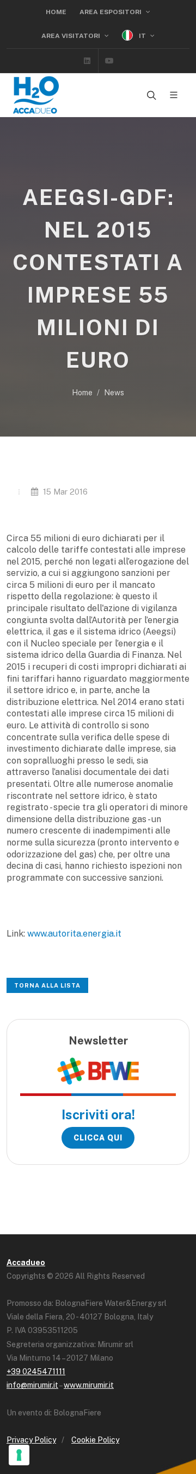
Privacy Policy (31, 1439)
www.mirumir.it (89, 1385)
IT (142, 36)
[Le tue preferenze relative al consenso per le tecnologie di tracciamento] (19, 1455)
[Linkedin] (87, 61)
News (114, 392)
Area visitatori (71, 36)
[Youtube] (109, 61)
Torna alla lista (47, 985)
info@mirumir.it (32, 1385)
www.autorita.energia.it (74, 933)
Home (56, 12)
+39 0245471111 (36, 1371)
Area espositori (111, 12)
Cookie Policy (95, 1439)
